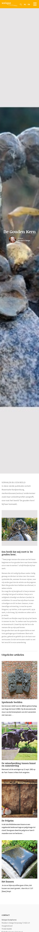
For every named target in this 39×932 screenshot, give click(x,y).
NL (25, 4)
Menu (35, 4)
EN (29, 4)
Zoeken (21, 4)
